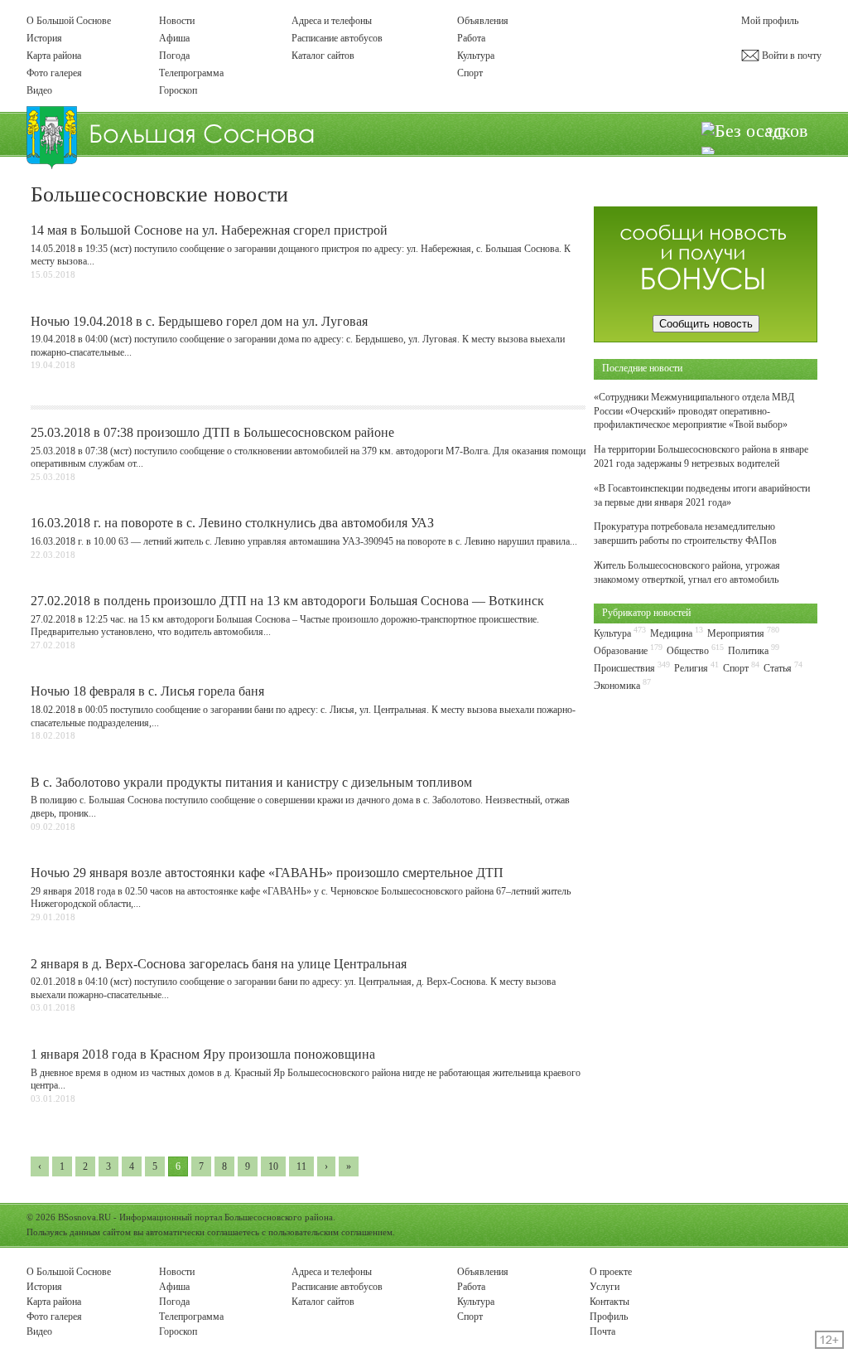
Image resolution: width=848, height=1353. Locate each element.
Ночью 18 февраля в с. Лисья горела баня (147, 691)
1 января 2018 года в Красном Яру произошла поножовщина (203, 1054)
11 (301, 1166)
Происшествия (624, 668)
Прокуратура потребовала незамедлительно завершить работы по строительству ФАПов (685, 533)
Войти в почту (790, 55)
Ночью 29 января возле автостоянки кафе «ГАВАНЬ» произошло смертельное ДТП (267, 873)
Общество (688, 651)
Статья (778, 668)
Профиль (609, 1316)
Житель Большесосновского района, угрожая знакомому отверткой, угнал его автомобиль (687, 572)
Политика (748, 651)
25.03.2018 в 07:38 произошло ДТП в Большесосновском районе (212, 432)
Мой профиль (769, 21)
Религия (691, 668)
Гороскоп (178, 90)
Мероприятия (735, 633)
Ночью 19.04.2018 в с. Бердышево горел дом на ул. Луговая (199, 321)
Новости (177, 21)
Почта (602, 1331)
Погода (174, 55)
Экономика (617, 685)
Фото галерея (54, 73)
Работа (471, 38)
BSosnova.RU (84, 1217)
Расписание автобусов (337, 38)
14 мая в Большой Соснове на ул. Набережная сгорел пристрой (209, 230)
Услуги (604, 1286)
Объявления (482, 21)
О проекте (611, 1272)
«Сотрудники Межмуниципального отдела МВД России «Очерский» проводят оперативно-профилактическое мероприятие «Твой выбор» (694, 411)
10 (273, 1166)
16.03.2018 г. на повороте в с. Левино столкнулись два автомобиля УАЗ (232, 523)
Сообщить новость (706, 324)
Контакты (609, 1301)
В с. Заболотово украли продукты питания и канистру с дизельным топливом (251, 782)
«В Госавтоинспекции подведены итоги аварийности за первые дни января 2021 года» (702, 495)
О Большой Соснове (68, 21)
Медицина (671, 633)
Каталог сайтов (323, 55)
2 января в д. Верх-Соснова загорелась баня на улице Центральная (219, 964)
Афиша (174, 38)
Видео (39, 90)
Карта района (53, 55)
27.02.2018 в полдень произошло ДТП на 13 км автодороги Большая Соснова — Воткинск (287, 601)
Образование (621, 651)
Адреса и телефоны (332, 21)
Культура (475, 55)
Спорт (470, 73)
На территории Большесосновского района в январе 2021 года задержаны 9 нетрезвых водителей (701, 456)
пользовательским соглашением (330, 1232)
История (44, 38)
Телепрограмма (191, 73)
